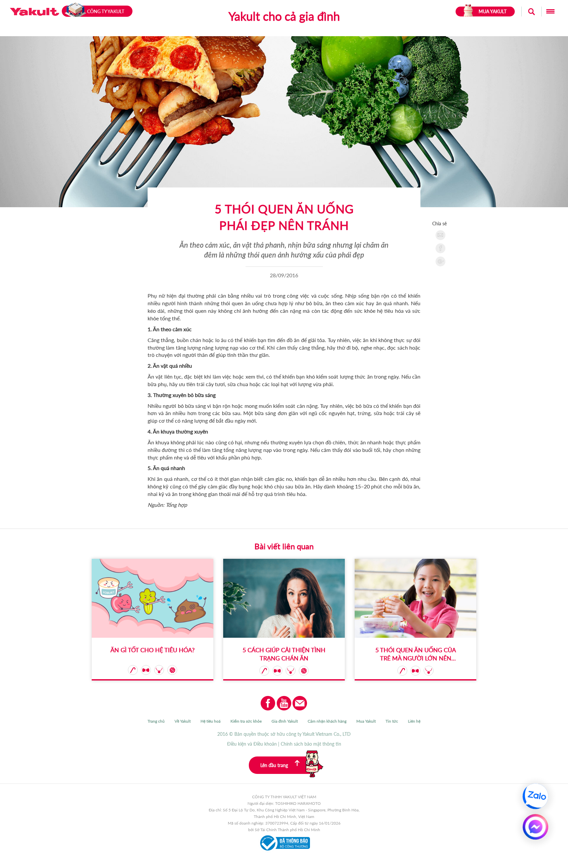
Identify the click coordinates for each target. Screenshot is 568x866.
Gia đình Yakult (285, 721)
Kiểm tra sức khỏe (246, 721)
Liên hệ (414, 721)
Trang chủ (156, 721)
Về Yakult (183, 721)
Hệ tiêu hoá (211, 721)
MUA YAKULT (493, 11)
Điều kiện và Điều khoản (252, 744)
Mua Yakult (366, 721)
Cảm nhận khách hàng (327, 721)
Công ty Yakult (105, 11)
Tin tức (392, 721)
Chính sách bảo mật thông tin (311, 744)
